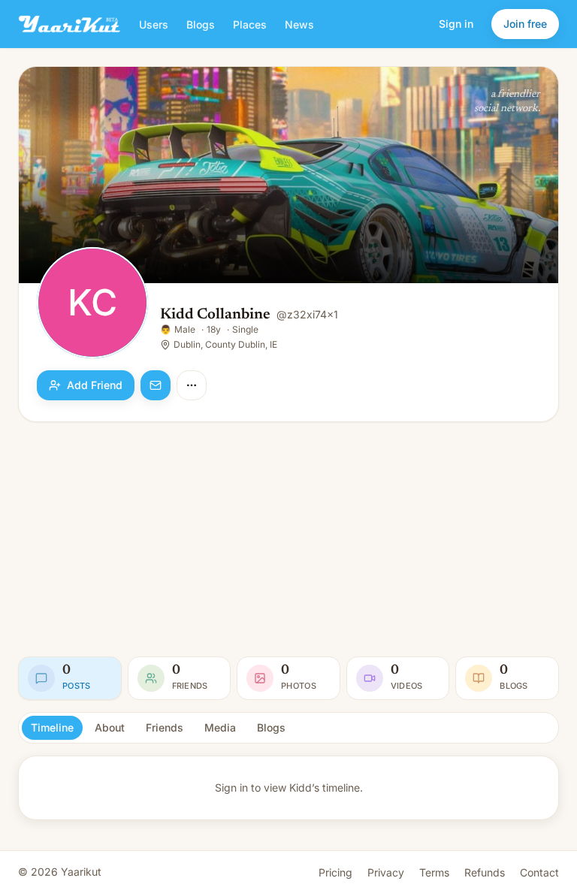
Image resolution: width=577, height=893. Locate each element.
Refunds (484, 872)
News (299, 24)
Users (153, 24)
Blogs (200, 24)
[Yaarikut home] (69, 24)
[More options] (192, 385)
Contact (539, 872)
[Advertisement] (288, 539)
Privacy (385, 872)
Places (250, 24)
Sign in (456, 23)
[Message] (155, 385)
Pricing (335, 872)
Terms (434, 872)
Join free (525, 23)
